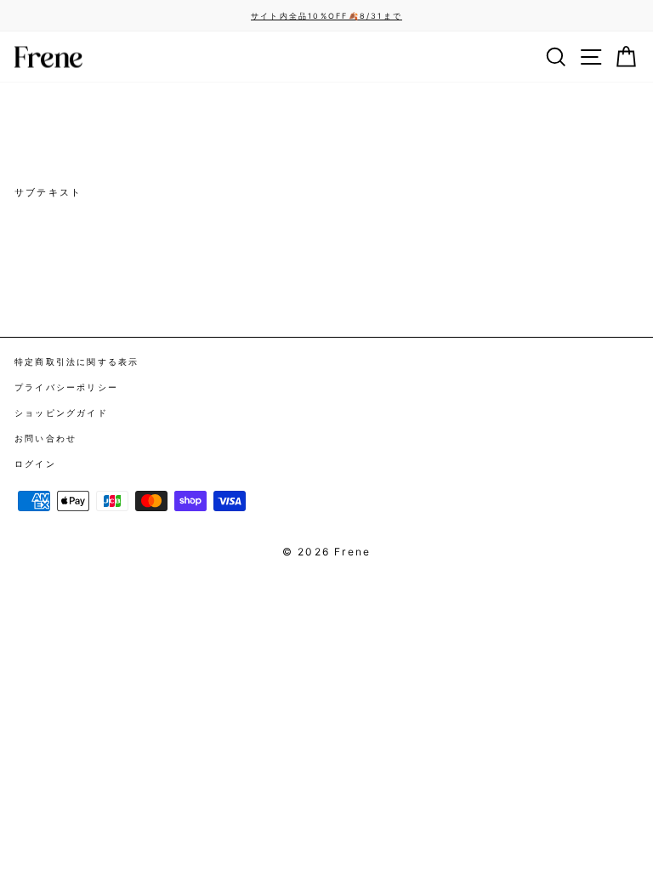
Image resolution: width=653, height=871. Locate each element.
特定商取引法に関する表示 (76, 361)
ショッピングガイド (61, 412)
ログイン (35, 463)
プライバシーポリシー (66, 387)
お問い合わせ (45, 438)
